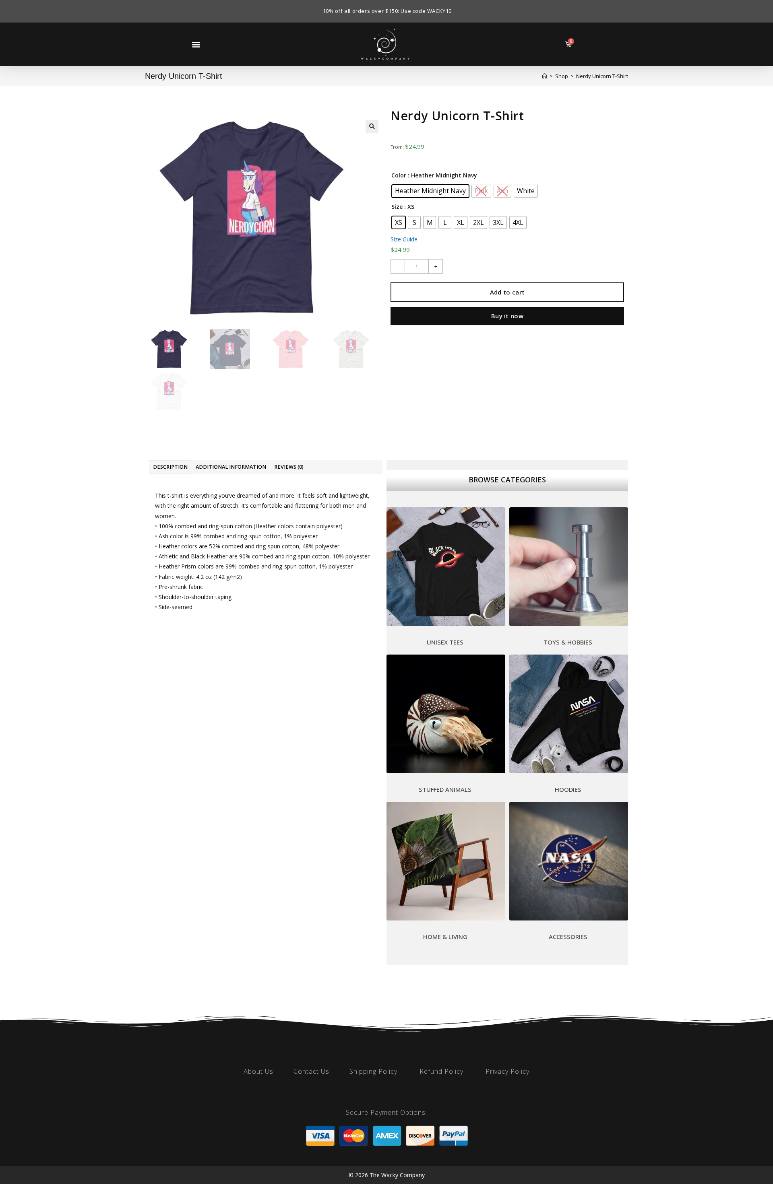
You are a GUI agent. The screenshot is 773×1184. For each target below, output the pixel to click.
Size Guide (404, 239)
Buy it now (507, 316)
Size (397, 206)
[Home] (544, 76)
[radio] (430, 191)
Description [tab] (170, 466)
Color (398, 175)
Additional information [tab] (231, 466)
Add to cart (507, 292)
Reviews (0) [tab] (289, 466)
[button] (196, 44)
